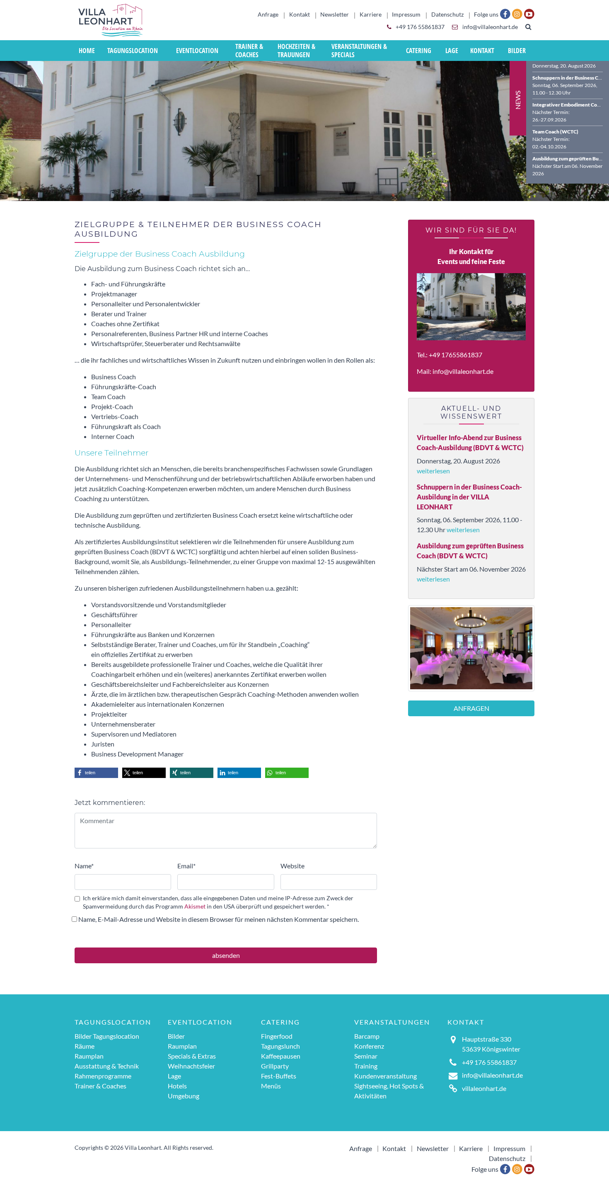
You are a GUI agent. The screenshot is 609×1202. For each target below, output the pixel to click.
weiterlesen (433, 471)
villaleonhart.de (484, 1088)
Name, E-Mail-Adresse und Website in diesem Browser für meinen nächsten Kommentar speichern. (218, 919)
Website (292, 866)
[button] (96, 773)
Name (84, 866)
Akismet (194, 906)
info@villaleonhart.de (489, 27)
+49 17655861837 (455, 355)
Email (186, 866)
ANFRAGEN (471, 708)
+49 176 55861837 (419, 27)
